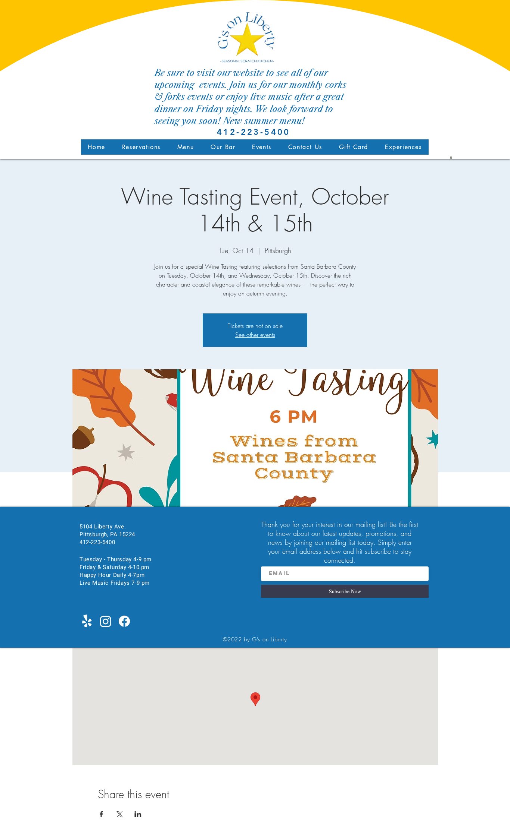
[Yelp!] (87, 621)
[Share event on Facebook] (101, 814)
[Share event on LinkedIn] (138, 814)
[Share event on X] (119, 814)
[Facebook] (124, 621)
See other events (255, 335)
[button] (185, 147)
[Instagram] (105, 621)
